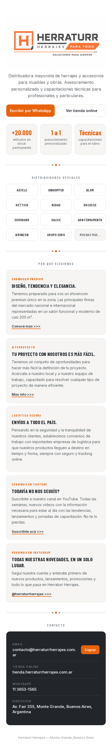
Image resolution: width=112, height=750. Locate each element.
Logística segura (26, 415)
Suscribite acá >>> (28, 531)
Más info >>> (23, 394)
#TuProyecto (23, 347)
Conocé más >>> (26, 326)
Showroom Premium (27, 279)
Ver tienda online (81, 110)
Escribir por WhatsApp (30, 110)
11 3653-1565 (24, 689)
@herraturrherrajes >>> (32, 594)
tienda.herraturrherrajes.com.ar (42, 672)
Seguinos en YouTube (29, 484)
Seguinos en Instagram (31, 552)
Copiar (90, 650)
